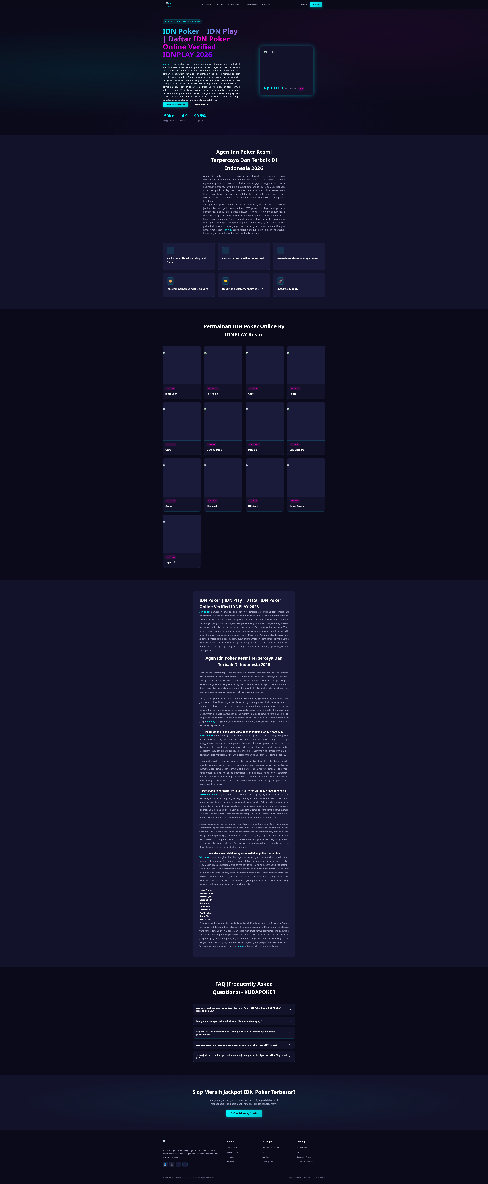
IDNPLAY (266, 4)
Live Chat (265, 1157)
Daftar (316, 4)
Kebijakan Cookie (294, 1177)
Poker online (206, 735)
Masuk (304, 4)
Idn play (204, 857)
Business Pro (232, 1152)
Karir (298, 1152)
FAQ (263, 1152)
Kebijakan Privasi (303, 1157)
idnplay (228, 229)
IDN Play (219, 4)
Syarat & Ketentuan (304, 1161)
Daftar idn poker (208, 794)
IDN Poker (206, 4)
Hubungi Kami (268, 1161)
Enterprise (230, 1157)
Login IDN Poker (201, 104)
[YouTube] (185, 1164)
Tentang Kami (302, 1147)
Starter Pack (231, 1147)
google (241, 946)
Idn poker (168, 64)
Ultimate (230, 1161)
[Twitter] (178, 1164)
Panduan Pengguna (270, 1147)
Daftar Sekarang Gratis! (244, 1113)
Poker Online (252, 4)
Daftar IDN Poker (234, 4)
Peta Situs (308, 1177)
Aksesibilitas (320, 1177)
